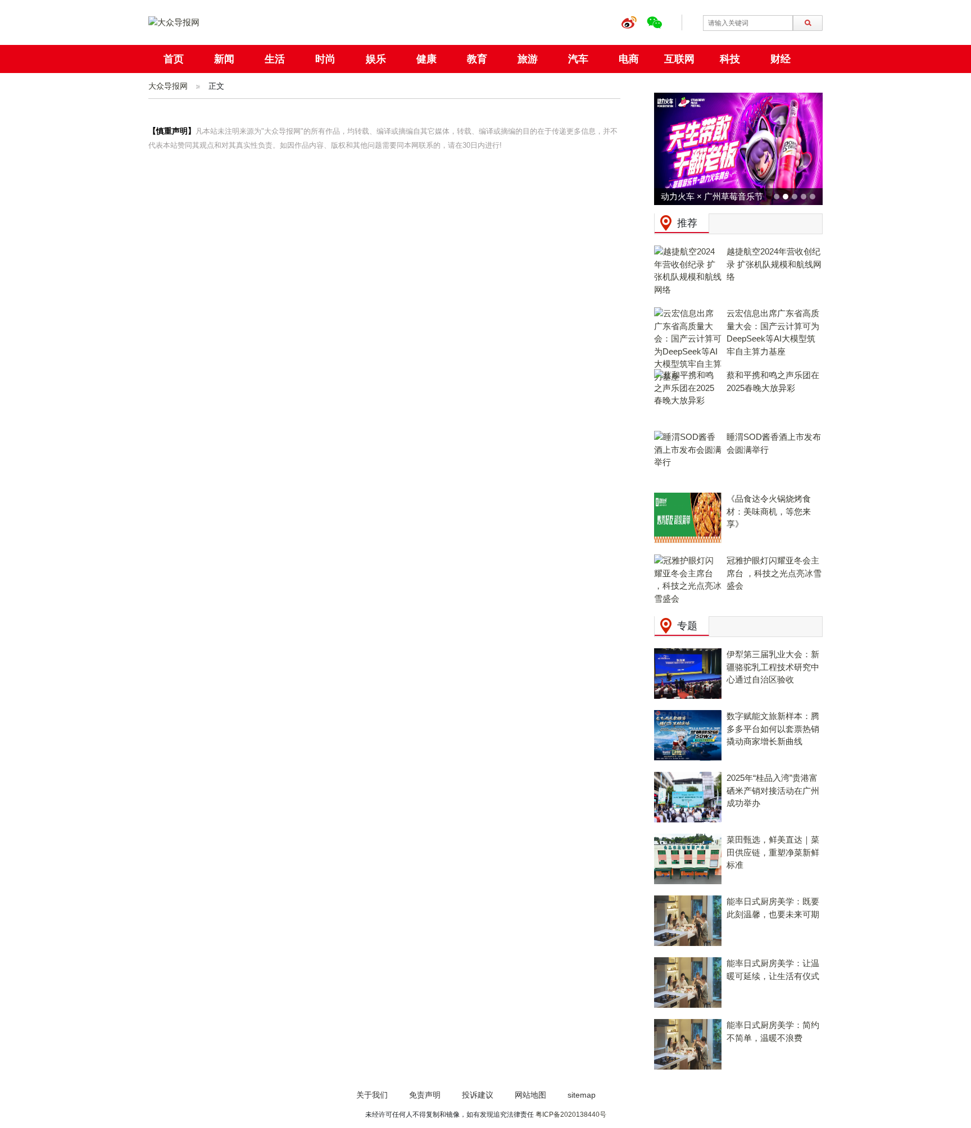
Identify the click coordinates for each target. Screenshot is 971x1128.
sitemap (582, 1094)
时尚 (325, 59)
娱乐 (376, 59)
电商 (629, 59)
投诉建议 (477, 1094)
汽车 (578, 59)
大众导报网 (168, 85)
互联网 (679, 59)
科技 (730, 59)
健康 (426, 59)
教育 (477, 59)
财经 (780, 59)
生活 (275, 59)
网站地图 (530, 1094)
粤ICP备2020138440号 (571, 1114)
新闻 (224, 59)
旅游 (528, 59)
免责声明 (425, 1094)
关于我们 (372, 1094)
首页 (174, 59)
